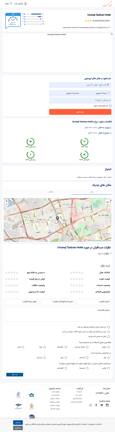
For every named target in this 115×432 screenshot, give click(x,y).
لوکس (104, 368)
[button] (57, 218)
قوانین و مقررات (55, 402)
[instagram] (107, 405)
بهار (105, 357)
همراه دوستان (80, 347)
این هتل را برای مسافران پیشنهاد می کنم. (91, 327)
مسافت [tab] (51, 192)
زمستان (39, 357)
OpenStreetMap (97, 241)
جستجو (80, 112)
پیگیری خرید (56, 392)
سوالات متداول (55, 398)
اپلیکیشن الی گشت (76, 402)
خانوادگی (60, 347)
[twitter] (102, 405)
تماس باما (78, 395)
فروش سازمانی (55, 405)
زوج (40, 347)
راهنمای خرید (55, 395)
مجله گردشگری (77, 398)
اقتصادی (60, 368)
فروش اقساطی (55, 409)
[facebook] (96, 405)
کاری (19, 347)
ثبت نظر (15, 374)
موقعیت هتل (105, 215)
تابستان (82, 357)
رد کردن (18, 428)
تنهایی (104, 347)
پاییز (62, 357)
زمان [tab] (91, 192)
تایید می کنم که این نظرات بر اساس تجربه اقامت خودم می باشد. (84, 331)
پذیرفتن (18, 422)
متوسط (82, 368)
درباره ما (79, 392)
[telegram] (91, 405)
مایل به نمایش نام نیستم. (97, 336)
